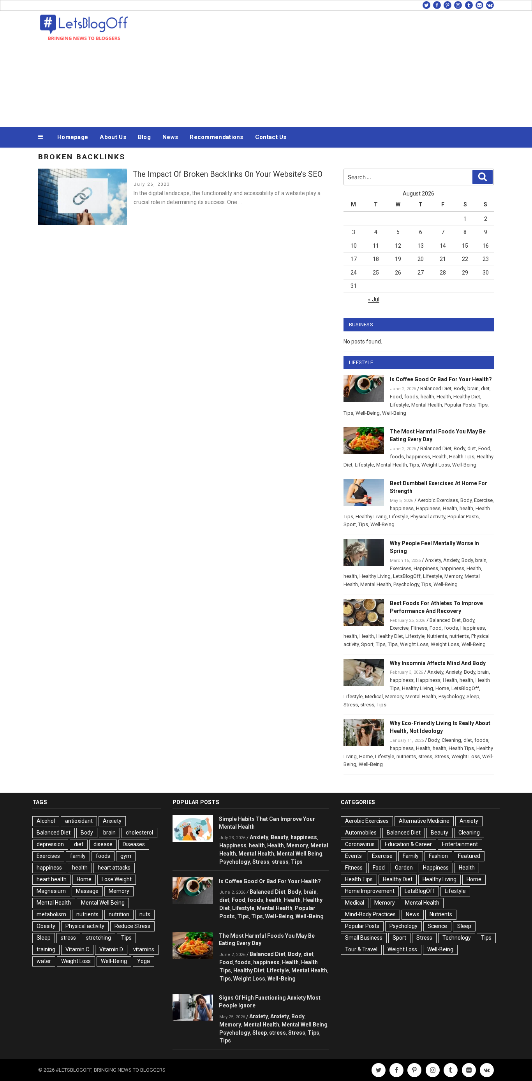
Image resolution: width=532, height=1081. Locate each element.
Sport (350, 524)
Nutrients (437, 636)
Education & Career (408, 844)
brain (473, 388)
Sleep (473, 696)
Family (411, 856)
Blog (144, 137)
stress (367, 705)
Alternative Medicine (424, 821)
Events (353, 856)
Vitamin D (111, 949)
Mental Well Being (103, 903)
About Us (113, 137)
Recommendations (216, 137)
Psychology (406, 584)
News (170, 137)
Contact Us (271, 137)
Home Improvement (370, 891)
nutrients (459, 636)
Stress (351, 705)
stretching (98, 938)
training (46, 949)
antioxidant (79, 821)
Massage (87, 891)
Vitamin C (77, 949)
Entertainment (460, 844)
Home (442, 688)
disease (103, 844)
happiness (418, 457)
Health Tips (461, 457)
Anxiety (433, 560)
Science (437, 926)
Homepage (72, 137)
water (44, 961)
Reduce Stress (132, 926)
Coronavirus (360, 844)
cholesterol (139, 832)
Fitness (419, 628)
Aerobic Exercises (437, 500)
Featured (469, 856)
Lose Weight (117, 879)
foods (411, 397)
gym (125, 856)
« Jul (373, 299)
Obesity (46, 926)
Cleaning (451, 740)
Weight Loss (435, 465)
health (427, 397)
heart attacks (114, 867)
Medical (374, 696)
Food (396, 397)
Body (459, 388)
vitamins (143, 949)
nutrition (119, 914)
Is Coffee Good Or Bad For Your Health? (441, 379)
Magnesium (51, 891)
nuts (144, 914)
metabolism (51, 914)
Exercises (400, 568)
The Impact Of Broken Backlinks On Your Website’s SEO (227, 174)
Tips (483, 405)
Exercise (483, 500)
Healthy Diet (466, 397)
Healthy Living (371, 516)
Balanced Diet (435, 388)
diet (485, 388)
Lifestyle (399, 405)
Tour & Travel (361, 949)
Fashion (438, 856)
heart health (52, 879)
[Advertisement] (344, 66)
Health (444, 397)
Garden (404, 867)
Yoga (143, 961)
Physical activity (427, 516)
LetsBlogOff (407, 576)
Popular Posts (460, 405)
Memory (453, 576)
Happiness (428, 508)
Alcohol (46, 821)
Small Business (363, 938)
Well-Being (368, 413)
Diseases (134, 844)
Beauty (279, 837)
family (78, 856)
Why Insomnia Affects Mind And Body (438, 663)
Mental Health (426, 405)
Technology (456, 938)
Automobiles (361, 832)
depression (50, 844)
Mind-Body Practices (370, 914)
